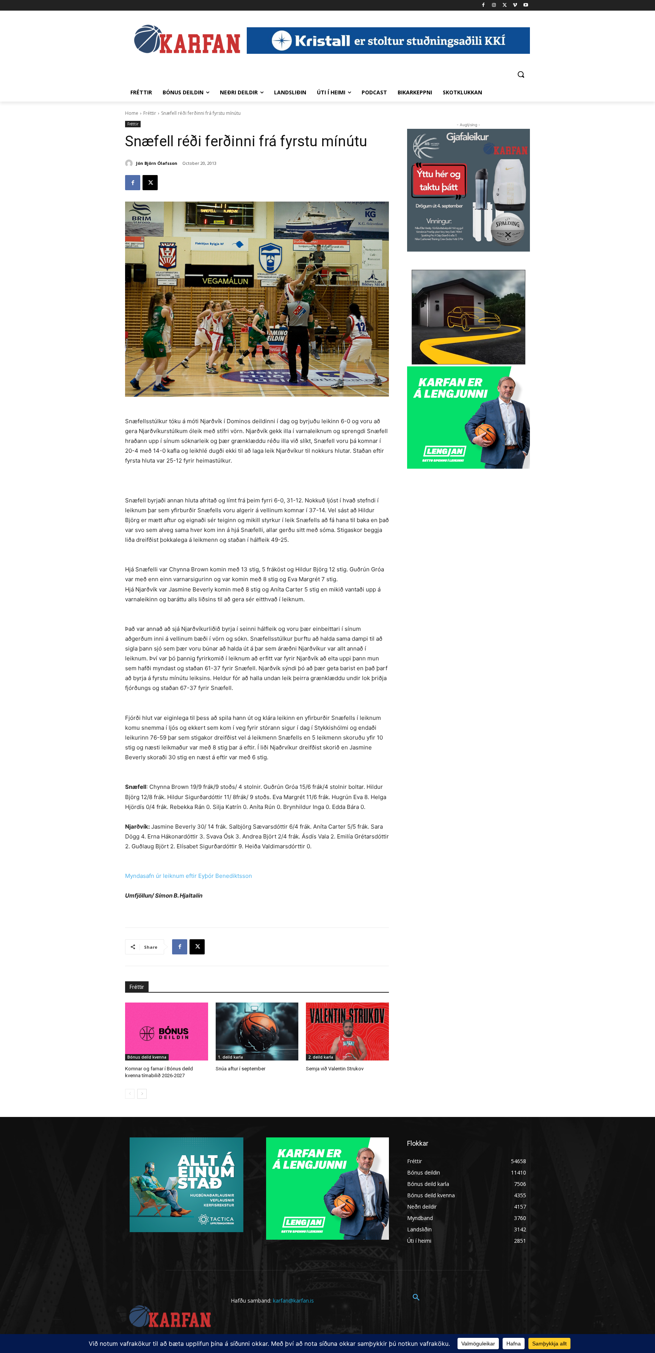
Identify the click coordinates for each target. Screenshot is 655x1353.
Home (131, 113)
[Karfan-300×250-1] (468, 417)
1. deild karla (230, 1057)
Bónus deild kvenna (146, 1057)
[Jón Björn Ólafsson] (130, 163)
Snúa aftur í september (240, 1068)
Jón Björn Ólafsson (156, 163)
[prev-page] (130, 1094)
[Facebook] (483, 5)
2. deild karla (320, 1057)
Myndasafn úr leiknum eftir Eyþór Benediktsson (188, 875)
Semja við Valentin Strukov (335, 1068)
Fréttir (149, 113)
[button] (521, 74)
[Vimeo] (515, 5)
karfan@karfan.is (293, 1300)
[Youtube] (525, 5)
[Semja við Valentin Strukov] (347, 1032)
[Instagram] (494, 5)
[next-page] (142, 1094)
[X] (504, 5)
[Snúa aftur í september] (257, 1032)
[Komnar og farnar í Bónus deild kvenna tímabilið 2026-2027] (166, 1032)
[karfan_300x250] (186, 1184)
